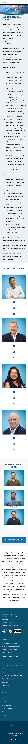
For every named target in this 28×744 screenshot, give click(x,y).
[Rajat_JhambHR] (14, 480)
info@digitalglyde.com (11, 625)
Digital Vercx (6, 672)
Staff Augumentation (9, 643)
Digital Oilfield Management (12, 675)
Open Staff (5, 685)
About (4, 701)
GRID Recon (6, 682)
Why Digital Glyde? (10, 649)
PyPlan (4, 692)
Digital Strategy (8, 653)
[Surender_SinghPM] (14, 519)
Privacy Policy (20, 726)
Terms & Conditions (9, 726)
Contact (4, 712)
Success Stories (7, 708)
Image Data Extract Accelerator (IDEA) (13, 667)
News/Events (6, 705)
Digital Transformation (11, 656)
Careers (4, 715)
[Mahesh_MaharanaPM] (14, 500)
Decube (4, 689)
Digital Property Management (12, 679)
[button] (26, 2)
